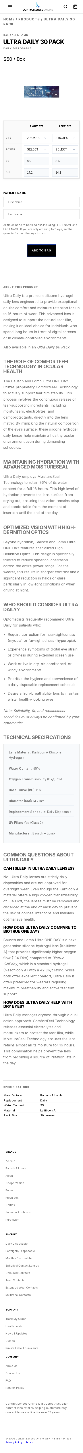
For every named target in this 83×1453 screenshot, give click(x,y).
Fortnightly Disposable (20, 1251)
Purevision (12, 1219)
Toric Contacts (15, 1280)
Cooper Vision (15, 1183)
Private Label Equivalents (22, 1348)
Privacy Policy (14, 1442)
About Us (11, 1366)
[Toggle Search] (65, 7)
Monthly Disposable (19, 1258)
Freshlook (12, 1197)
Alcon (9, 1175)
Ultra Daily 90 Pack (53, 347)
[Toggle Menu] (10, 6)
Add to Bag (41, 250)
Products (29, 19)
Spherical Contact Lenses (22, 1265)
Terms (29, 1442)
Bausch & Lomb (16, 1168)
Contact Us (13, 1373)
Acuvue (10, 1161)
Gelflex (10, 1205)
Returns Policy (15, 1388)
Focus (10, 1190)
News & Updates (16, 1333)
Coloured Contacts (18, 1273)
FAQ (8, 1380)
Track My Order (16, 1319)
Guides (10, 1340)
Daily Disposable (17, 1243)
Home (9, 19)
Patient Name (14, 192)
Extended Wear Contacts (22, 1287)
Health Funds (14, 1326)
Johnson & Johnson (18, 1212)
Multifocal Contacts (18, 1295)
